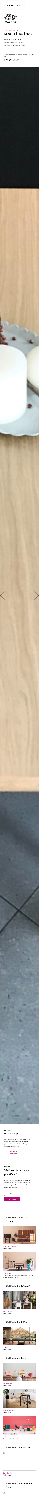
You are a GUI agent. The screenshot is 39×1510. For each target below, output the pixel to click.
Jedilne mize (8, 30)
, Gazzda (15, 30)
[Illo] (19, 1372)
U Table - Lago (7, 1347)
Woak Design (7, 1273)
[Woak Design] (19, 1261)
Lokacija (12, 1199)
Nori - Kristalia (7, 1311)
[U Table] (19, 1336)
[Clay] (19, 1461)
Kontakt (12, 1193)
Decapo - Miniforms (9, 1410)
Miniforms (6, 1437)
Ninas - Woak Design (9, 1246)
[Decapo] (19, 1398)
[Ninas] (19, 1235)
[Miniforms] (19, 1425)
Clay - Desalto (7, 1473)
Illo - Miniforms (7, 1383)
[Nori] (19, 1300)
